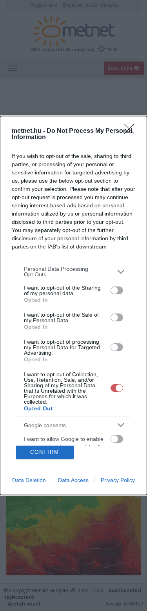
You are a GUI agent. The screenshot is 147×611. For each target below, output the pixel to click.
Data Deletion (29, 480)
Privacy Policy (118, 480)
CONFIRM (44, 452)
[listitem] (73, 271)
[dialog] (73, 305)
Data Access (73, 480)
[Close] (131, 131)
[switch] (117, 290)
